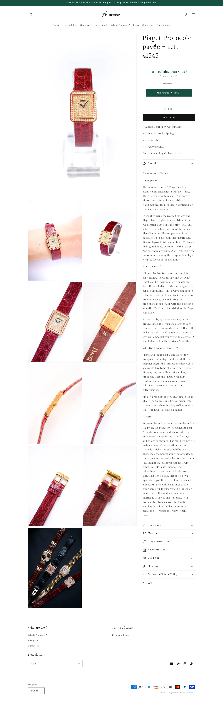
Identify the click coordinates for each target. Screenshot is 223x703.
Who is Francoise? (37, 635)
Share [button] (149, 582)
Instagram (33, 640)
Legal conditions (120, 635)
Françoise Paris (173, 693)
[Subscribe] (79, 663)
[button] (31, 14)
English (35, 690)
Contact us (33, 645)
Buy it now (169, 117)
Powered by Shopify (187, 693)
